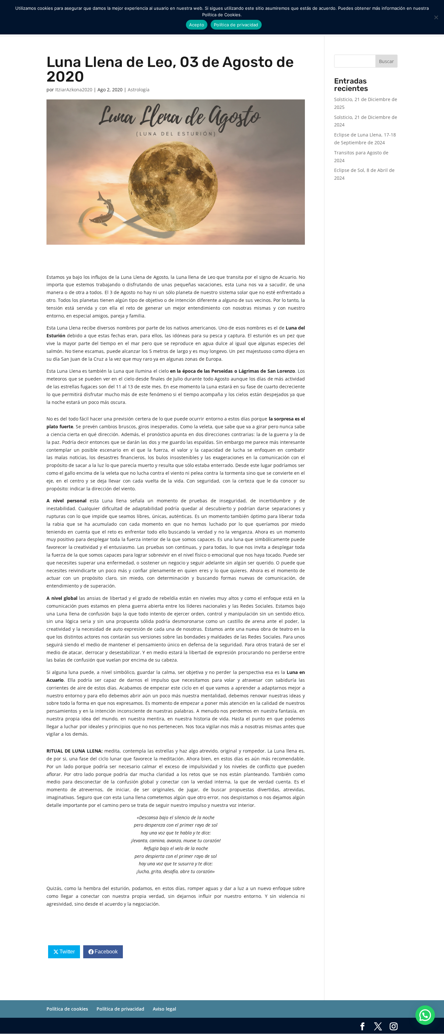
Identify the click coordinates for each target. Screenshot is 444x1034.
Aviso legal (164, 1009)
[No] (436, 17)
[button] (425, 1015)
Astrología (139, 89)
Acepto (196, 24)
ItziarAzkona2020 (73, 89)
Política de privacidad (120, 1009)
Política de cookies (67, 1009)
